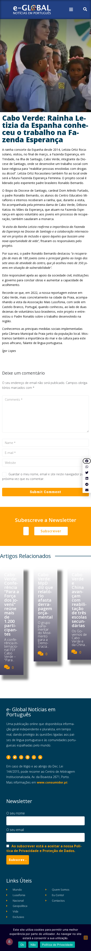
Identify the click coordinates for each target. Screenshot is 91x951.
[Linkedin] (27, 757)
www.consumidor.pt (52, 782)
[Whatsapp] (34, 757)
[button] (87, 461)
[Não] (86, 938)
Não (33, 944)
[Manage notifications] (9, 941)
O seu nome (15, 813)
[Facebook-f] (8, 757)
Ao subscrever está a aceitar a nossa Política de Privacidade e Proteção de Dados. (44, 848)
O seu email (15, 829)
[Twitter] (15, 757)
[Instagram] (21, 757)
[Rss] (40, 757)
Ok (22, 944)
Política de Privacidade (57, 944)
